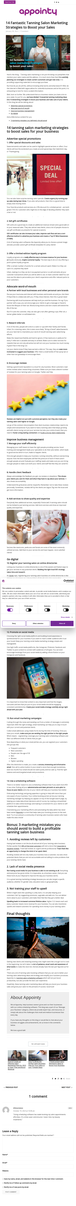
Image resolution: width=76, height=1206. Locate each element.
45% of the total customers (31, 846)
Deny (14, 623)
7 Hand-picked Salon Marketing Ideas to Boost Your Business (57, 1064)
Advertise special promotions (21, 106)
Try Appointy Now (38, 1044)
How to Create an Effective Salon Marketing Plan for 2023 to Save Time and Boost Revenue (17, 1065)
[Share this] (52, 1078)
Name (5, 1155)
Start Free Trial (9, 2)
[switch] (28, 610)
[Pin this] (61, 1078)
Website (5, 1171)
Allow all (62, 623)
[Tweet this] (55, 1078)
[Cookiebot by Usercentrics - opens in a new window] (65, 581)
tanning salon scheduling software (30, 978)
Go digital (14, 113)
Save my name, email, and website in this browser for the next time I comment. (33, 1179)
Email (4, 1163)
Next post (66, 1087)
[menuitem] (17, 1060)
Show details (65, 617)
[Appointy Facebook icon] (55, 2)
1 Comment (24, 31)
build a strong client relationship (53, 433)
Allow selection (38, 623)
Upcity (11, 576)
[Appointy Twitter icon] (57, 2)
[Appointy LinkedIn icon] (58, 2)
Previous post (12, 1087)
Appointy (19, 812)
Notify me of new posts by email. (16, 1187)
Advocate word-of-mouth (20, 108)
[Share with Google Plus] (58, 1078)
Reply (70, 1108)
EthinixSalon (18, 1108)
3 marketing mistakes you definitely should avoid (29, 120)
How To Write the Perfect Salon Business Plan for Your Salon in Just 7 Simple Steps (36, 1064)
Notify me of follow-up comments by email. (20, 1183)
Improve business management (22, 111)
